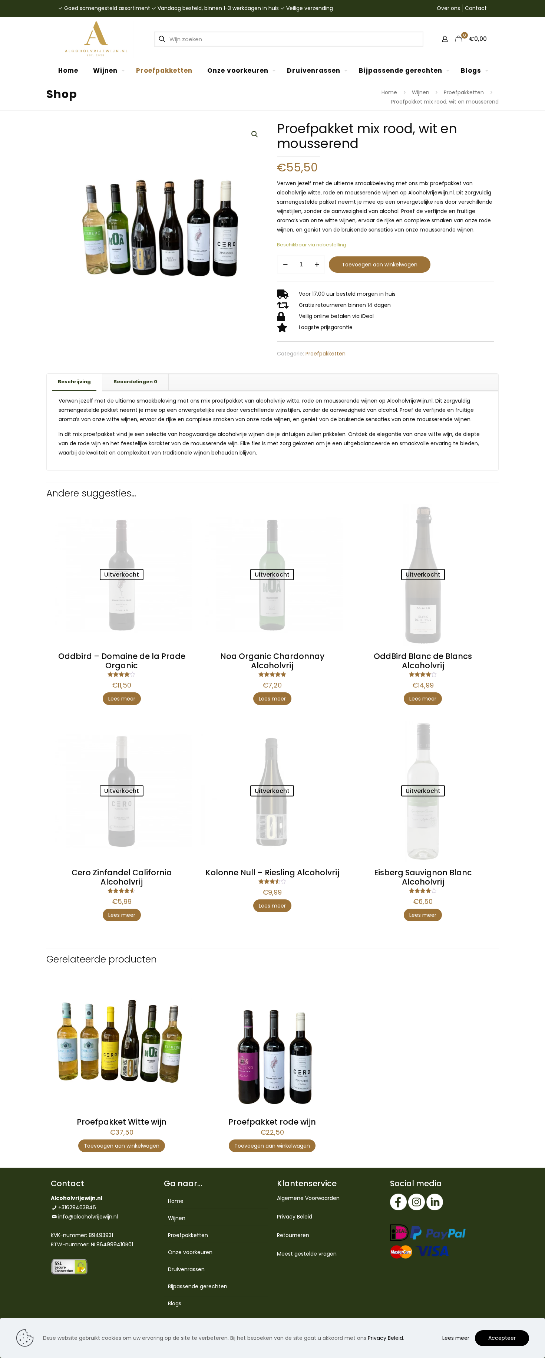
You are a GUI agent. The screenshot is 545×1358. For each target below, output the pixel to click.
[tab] (74, 382)
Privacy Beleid (294, 1216)
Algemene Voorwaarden (308, 1198)
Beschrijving (74, 381)
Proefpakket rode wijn (272, 1121)
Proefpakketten (464, 92)
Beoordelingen (135, 381)
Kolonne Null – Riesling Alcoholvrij (272, 872)
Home (389, 92)
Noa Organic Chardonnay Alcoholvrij (272, 661)
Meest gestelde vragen (307, 1253)
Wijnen (420, 92)
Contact (476, 8)
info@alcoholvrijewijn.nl (88, 1216)
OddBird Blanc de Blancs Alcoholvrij (423, 661)
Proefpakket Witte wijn (121, 1121)
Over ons (448, 8)
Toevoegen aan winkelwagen (379, 264)
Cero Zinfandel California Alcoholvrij (122, 877)
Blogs (174, 1303)
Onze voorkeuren (190, 1252)
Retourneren (293, 1235)
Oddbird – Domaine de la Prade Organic (121, 661)
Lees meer (121, 698)
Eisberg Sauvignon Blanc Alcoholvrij (423, 877)
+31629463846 (77, 1207)
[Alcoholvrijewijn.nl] (96, 39)
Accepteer (502, 1338)
